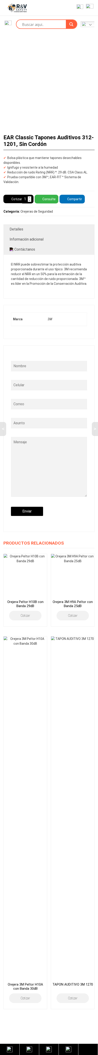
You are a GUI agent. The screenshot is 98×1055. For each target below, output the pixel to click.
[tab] (49, 229)
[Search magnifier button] (71, 24)
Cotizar (16, 199)
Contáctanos (24, 249)
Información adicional (27, 239)
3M (50, 319)
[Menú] (88, 8)
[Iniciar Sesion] (79, 7)
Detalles (16, 229)
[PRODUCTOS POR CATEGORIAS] (8, 24)
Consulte (49, 199)
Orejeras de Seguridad (37, 211)
